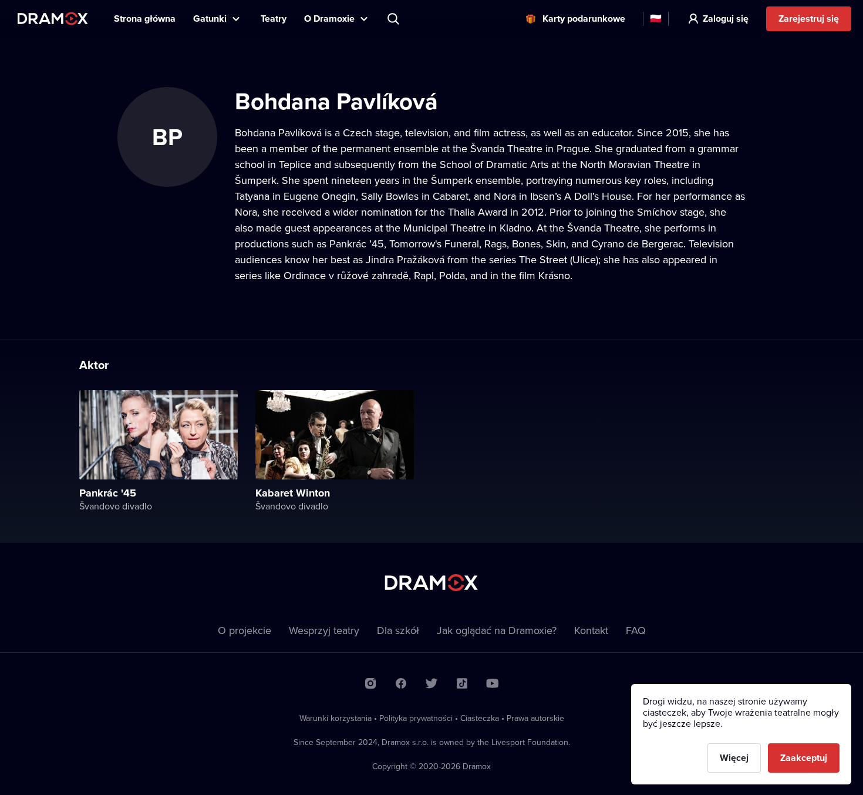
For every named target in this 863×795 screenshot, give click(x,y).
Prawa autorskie (535, 718)
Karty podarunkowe (583, 18)
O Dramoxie (329, 18)
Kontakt (591, 630)
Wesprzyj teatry (324, 630)
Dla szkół (398, 630)
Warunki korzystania (335, 718)
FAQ (636, 630)
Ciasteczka (479, 718)
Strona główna (145, 18)
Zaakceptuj (803, 757)
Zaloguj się (726, 18)
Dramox (53, 18)
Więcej (734, 757)
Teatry (273, 18)
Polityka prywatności (416, 718)
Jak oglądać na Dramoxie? (497, 630)
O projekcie (244, 630)
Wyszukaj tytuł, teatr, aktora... (394, 18)
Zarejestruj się (808, 18)
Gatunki (210, 18)
